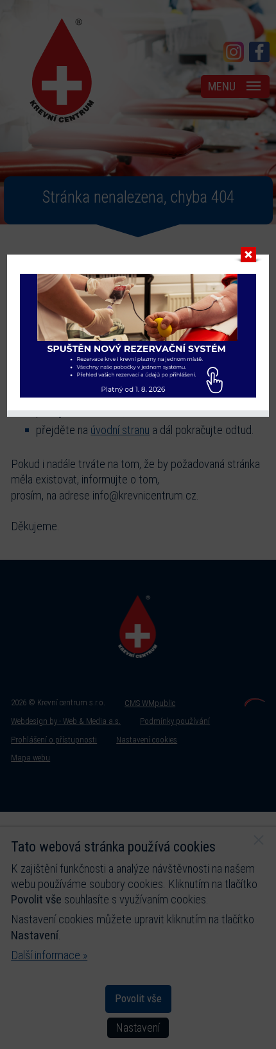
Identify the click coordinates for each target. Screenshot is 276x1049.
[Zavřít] (248, 257)
